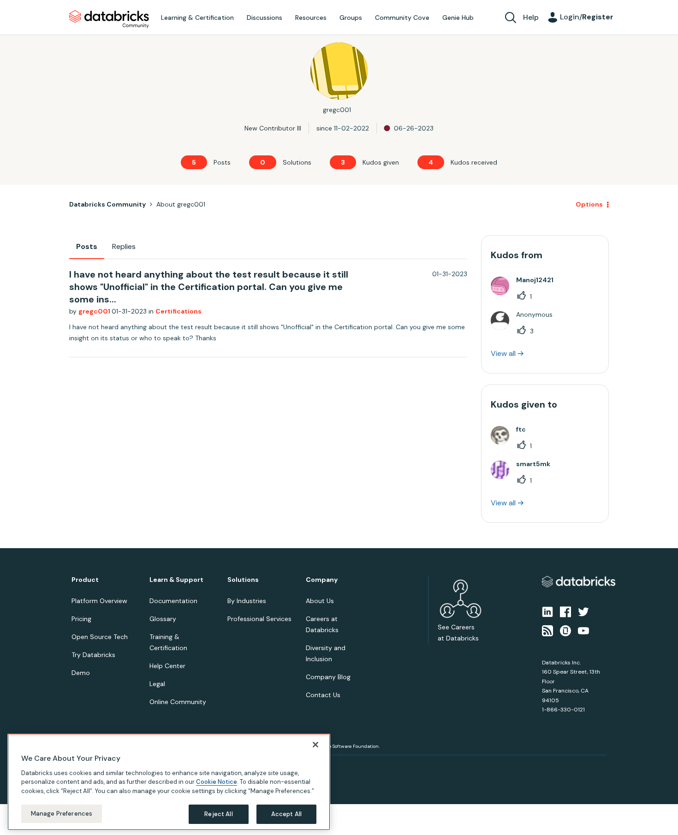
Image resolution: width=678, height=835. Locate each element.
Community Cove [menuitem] (402, 17)
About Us (320, 601)
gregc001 (95, 311)
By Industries (246, 601)
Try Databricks (93, 655)
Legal (157, 684)
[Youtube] (583, 630)
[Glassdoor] (565, 630)
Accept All (286, 814)
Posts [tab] (86, 246)
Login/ (586, 17)
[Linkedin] (547, 611)
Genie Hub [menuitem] (458, 17)
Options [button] (589, 204)
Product (85, 580)
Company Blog (328, 677)
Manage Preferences (61, 813)
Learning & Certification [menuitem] (197, 17)
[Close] (315, 744)
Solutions (243, 580)
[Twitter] (583, 611)
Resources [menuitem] (311, 17)
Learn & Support (176, 580)
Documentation (173, 601)
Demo (80, 673)
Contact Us (323, 695)
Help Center (167, 666)
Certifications (178, 311)
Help (531, 17)
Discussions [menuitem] (264, 17)
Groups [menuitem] (350, 17)
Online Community (177, 702)
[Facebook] (565, 611)
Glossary (162, 619)
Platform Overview (99, 601)
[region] (168, 782)
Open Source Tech (99, 637)
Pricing (81, 619)
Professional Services (259, 619)
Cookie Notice (216, 782)
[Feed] (547, 630)
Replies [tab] (124, 246)
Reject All (218, 814)
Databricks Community (109, 19)
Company (322, 580)
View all (503, 353)
